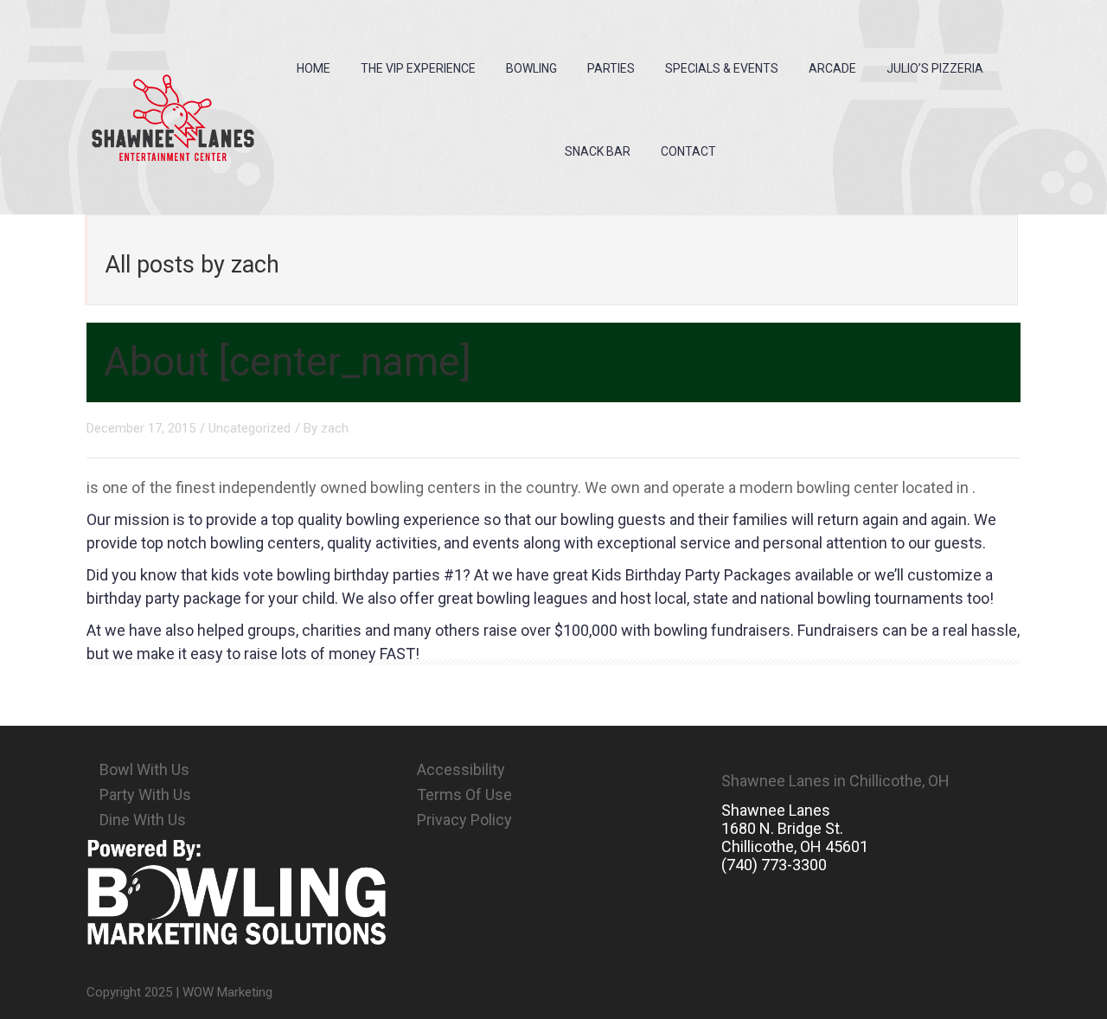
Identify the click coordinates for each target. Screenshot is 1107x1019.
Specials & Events (721, 68)
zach (335, 428)
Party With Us (145, 794)
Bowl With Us (144, 769)
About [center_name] (287, 361)
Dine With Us (142, 820)
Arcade (832, 68)
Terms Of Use (464, 794)
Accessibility (461, 769)
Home (313, 68)
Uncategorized (249, 428)
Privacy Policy (464, 820)
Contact (688, 151)
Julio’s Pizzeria (934, 68)
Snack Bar (597, 151)
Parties (611, 68)
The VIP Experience (418, 68)
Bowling (531, 68)
